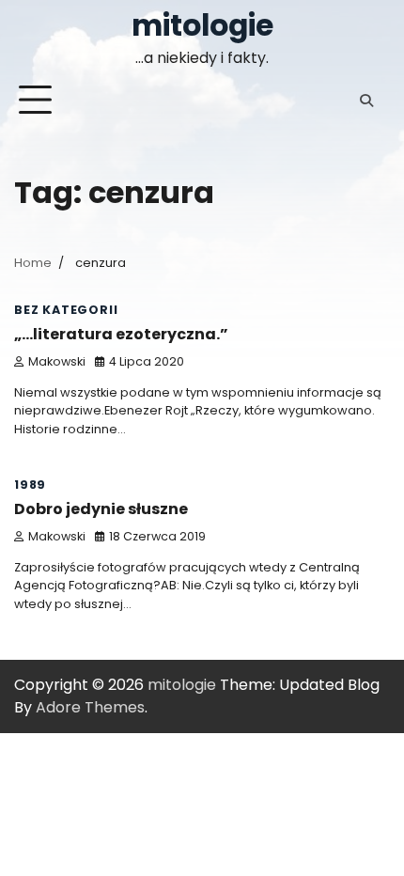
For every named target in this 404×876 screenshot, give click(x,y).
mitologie (202, 25)
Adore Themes (90, 707)
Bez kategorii (65, 310)
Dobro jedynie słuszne (101, 509)
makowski (56, 361)
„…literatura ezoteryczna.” (121, 334)
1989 (30, 485)
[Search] (366, 100)
